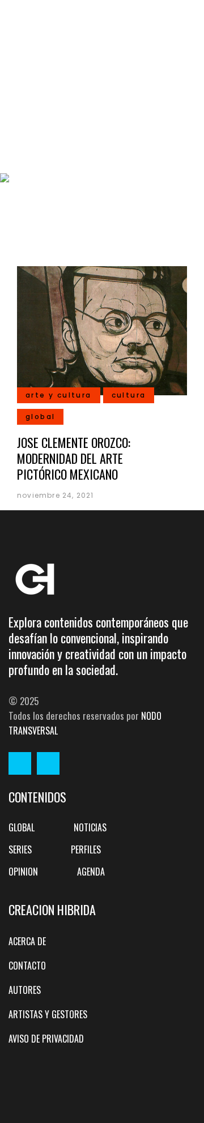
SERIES (20, 849)
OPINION (23, 871)
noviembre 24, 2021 (55, 495)
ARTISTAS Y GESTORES (47, 1014)
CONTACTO (27, 965)
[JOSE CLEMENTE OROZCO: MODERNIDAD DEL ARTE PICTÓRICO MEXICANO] (102, 329)
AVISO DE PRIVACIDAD (46, 1038)
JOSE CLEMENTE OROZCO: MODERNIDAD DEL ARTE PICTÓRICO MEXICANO (73, 458)
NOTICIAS (90, 827)
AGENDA (91, 871)
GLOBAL (21, 827)
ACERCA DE (27, 941)
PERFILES (86, 849)
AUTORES (24, 990)
